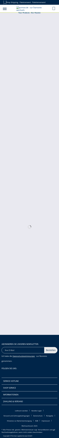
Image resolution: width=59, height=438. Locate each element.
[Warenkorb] (54, 8)
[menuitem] (4, 9)
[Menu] (4, 9)
